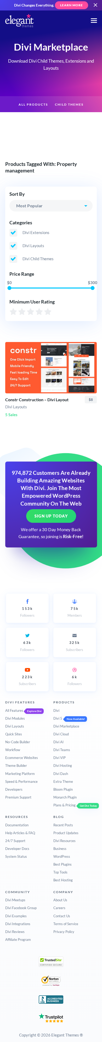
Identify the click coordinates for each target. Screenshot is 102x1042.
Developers (13, 789)
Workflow (12, 750)
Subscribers (74, 646)
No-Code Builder (17, 742)
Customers (51, 137)
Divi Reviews (15, 932)
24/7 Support (15, 841)
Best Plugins (62, 864)
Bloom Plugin (63, 789)
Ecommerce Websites (21, 758)
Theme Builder (16, 765)
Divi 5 (57, 718)
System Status (16, 856)
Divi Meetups (15, 900)
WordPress (61, 856)
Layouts (53, 121)
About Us (60, 900)
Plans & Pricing (64, 805)
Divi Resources (64, 841)
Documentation (17, 825)
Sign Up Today (51, 516)
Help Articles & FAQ (20, 833)
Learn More (71, 5)
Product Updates (65, 833)
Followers (27, 611)
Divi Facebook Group (21, 908)
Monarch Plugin (65, 797)
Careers (59, 908)
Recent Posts (63, 825)
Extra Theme (63, 781)
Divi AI (58, 742)
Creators (79, 121)
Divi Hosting (62, 765)
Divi (56, 710)
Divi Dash (60, 774)
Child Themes (69, 104)
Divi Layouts (14, 726)
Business (59, 848)
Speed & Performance (21, 781)
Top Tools (60, 872)
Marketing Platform (20, 774)
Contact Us (61, 916)
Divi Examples (16, 916)
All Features (14, 710)
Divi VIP (59, 758)
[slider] (9, 288)
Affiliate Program (18, 939)
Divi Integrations (17, 924)
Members (74, 611)
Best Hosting (63, 880)
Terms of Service (65, 924)
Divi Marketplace (66, 726)
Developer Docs (17, 848)
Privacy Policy (63, 932)
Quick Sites (13, 734)
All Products (33, 104)
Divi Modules (15, 718)
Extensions (25, 121)
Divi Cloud (61, 734)
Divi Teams (61, 750)
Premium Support (18, 797)
